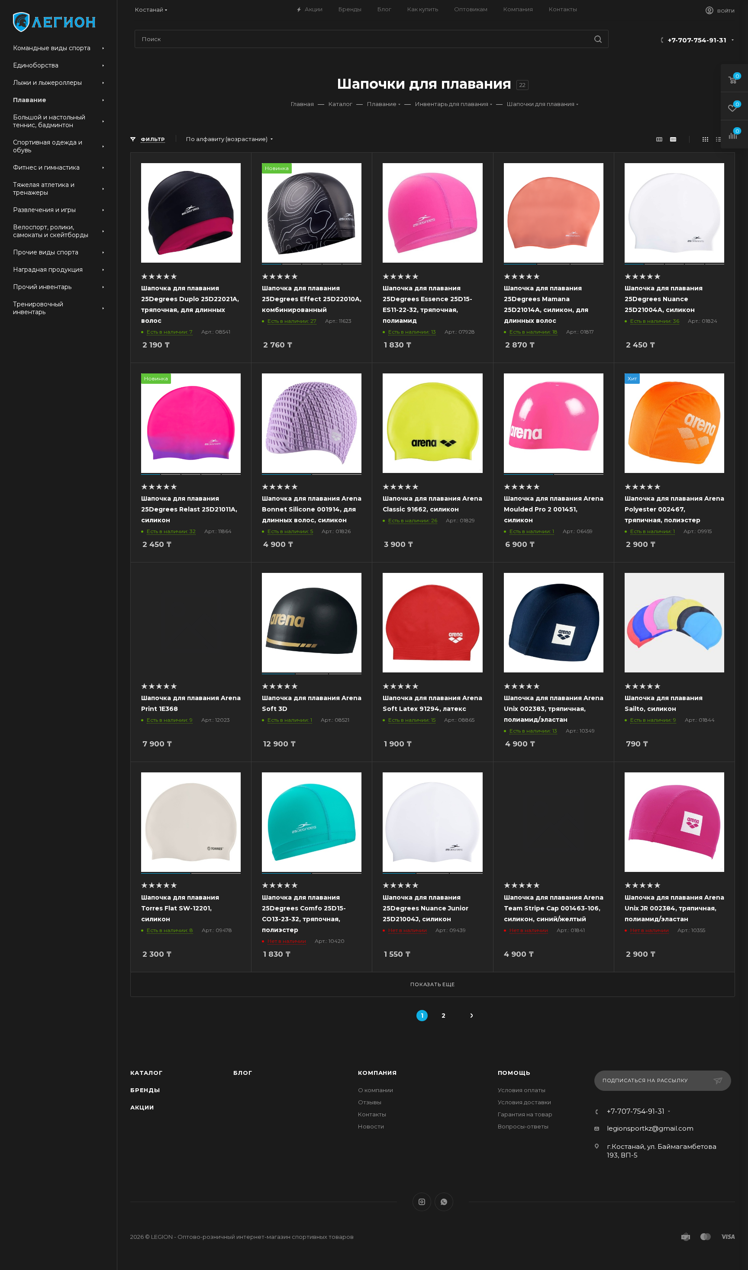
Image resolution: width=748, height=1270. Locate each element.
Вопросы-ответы (523, 1126)
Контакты (372, 1114)
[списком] (719, 139)
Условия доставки (524, 1102)
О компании (375, 1090)
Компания (377, 1072)
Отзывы (369, 1102)
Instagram (422, 1202)
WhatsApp (444, 1202)
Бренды (145, 1090)
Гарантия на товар (525, 1114)
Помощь (514, 1072)
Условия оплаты (521, 1090)
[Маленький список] (659, 139)
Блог (242, 1072)
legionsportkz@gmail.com (650, 1128)
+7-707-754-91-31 (697, 40)
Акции (142, 1107)
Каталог (146, 1072)
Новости (371, 1126)
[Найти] (598, 39)
